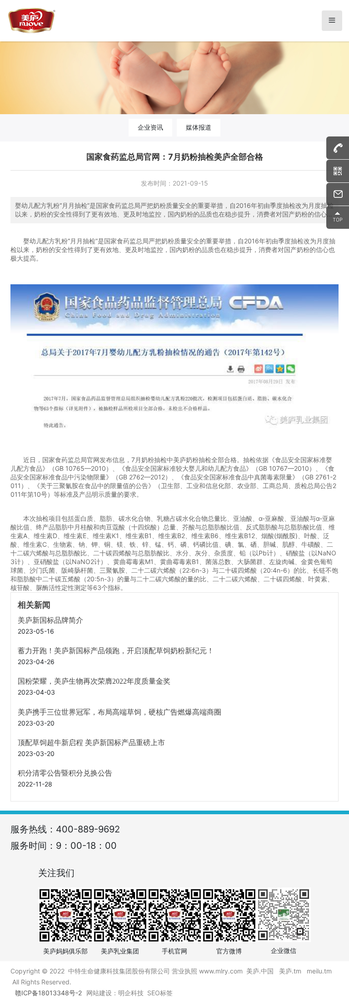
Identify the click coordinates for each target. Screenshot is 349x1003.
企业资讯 (150, 127)
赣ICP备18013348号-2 (48, 993)
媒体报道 (198, 127)
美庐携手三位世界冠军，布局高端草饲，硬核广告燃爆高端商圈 (119, 712)
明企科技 (131, 993)
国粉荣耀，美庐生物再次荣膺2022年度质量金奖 (94, 681)
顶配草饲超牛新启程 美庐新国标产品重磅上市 (91, 742)
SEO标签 (160, 993)
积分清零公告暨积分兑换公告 (65, 773)
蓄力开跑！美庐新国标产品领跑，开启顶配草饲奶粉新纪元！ (116, 651)
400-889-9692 (88, 829)
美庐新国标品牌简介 (50, 620)
